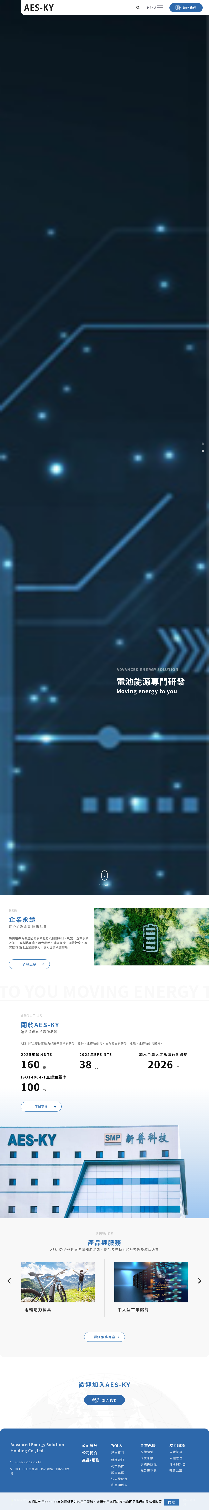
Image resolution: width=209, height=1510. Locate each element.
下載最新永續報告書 (158, 686)
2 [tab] (202, 451)
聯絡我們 (190, 8)
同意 (171, 1502)
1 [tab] (202, 443)
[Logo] (39, 7)
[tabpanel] (104, 755)
